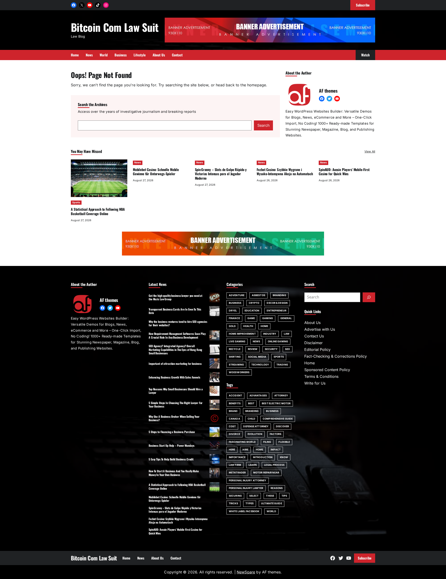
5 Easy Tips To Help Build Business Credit (171, 459)
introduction (262, 457)
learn (253, 464)
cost (232, 426)
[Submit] (369, 297)
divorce (234, 434)
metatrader (237, 472)
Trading (282, 364)
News (137, 162)
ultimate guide (271, 503)
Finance (234, 318)
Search (263, 125)
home (259, 449)
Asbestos (258, 295)
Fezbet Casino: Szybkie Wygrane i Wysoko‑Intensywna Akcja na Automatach (285, 171)
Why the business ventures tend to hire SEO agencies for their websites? (178, 323)
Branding (279, 295)
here (232, 449)
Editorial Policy (317, 349)
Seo (287, 349)
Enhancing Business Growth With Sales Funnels (174, 377)
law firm (235, 464)
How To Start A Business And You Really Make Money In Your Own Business (174, 472)
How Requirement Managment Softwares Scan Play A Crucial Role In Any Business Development (177, 335)
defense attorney (256, 426)
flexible (284, 441)
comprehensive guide (278, 418)
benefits (235, 403)
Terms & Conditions (321, 376)
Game (251, 318)
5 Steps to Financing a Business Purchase (172, 432)
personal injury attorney (247, 480)
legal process (274, 464)
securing (235, 495)
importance (237, 457)
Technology (260, 364)
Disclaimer (313, 342)
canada (234, 418)
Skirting (235, 356)
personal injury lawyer (246, 488)
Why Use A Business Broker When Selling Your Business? (174, 418)
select (254, 495)
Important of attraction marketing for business (175, 364)
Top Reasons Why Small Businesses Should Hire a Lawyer (176, 391)
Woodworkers (239, 372)
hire (245, 449)
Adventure (236, 295)
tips (284, 495)
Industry (269, 333)
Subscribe (364, 557)
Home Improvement (242, 333)
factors (276, 434)
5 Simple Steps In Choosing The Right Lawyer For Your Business (176, 404)
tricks (233, 503)
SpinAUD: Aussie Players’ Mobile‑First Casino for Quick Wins (344, 171)
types (250, 503)
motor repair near (266, 472)
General (286, 318)
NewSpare (246, 572)
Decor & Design (277, 302)
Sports (76, 202)
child (252, 418)
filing (267, 441)
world (271, 511)
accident (235, 395)
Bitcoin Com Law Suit (115, 27)
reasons (277, 488)
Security (271, 349)
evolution (255, 434)
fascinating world (242, 441)
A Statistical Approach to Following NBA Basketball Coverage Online (98, 211)
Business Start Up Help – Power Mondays (171, 445)
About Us (312, 322)
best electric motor (276, 403)
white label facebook (244, 511)
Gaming (267, 318)
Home (264, 326)
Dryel (233, 310)
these (270, 495)
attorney (281, 395)
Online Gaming (278, 341)
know (284, 457)
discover (282, 426)
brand (233, 411)
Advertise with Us (319, 329)
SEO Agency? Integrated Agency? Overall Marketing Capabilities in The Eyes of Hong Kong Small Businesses (175, 349)
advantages (258, 395)
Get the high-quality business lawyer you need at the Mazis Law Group (175, 297)
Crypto (254, 302)
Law (286, 333)
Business (235, 302)
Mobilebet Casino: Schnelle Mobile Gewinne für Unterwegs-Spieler (156, 171)
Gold (232, 326)
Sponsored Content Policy (327, 369)
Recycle (234, 349)
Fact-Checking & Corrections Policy (335, 356)
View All (369, 151)
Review (253, 349)
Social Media (257, 356)
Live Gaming (237, 341)
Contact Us (314, 336)
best (251, 403)
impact (276, 449)
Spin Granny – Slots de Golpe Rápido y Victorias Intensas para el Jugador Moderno (221, 174)
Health (248, 326)
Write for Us (314, 383)
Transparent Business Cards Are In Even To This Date (175, 311)
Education (252, 310)
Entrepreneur (276, 310)
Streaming (236, 364)
